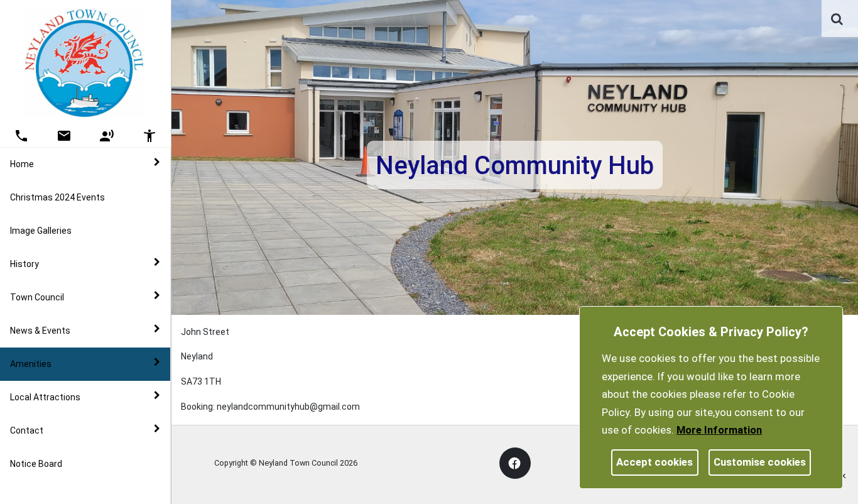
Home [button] (22, 164)
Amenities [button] (31, 364)
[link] (837, 19)
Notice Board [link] (36, 464)
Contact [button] (26, 430)
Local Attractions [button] (45, 397)
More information (719, 430)
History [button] (24, 264)
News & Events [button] (40, 331)
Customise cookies (760, 462)
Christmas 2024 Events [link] (57, 197)
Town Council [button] (37, 297)
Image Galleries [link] (41, 231)
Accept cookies (654, 462)
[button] (838, 20)
